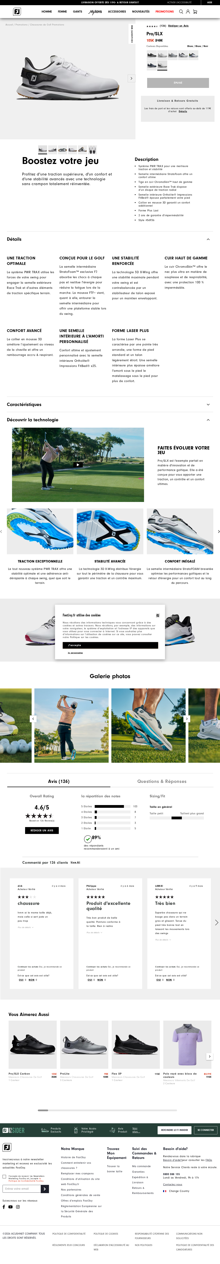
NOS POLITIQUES (143, 1245)
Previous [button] (4, 78)
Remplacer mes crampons (77, 1173)
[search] (181, 11)
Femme (62, 11)
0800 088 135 (171, 1174)
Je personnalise (75, 653)
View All (75, 862)
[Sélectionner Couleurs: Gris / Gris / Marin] (173, 55)
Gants (77, 11)
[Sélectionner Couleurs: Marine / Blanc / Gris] (152, 66)
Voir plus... (136, 1130)
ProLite (65, 1073)
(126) (163, 25)
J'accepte (74, 645)
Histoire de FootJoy (73, 1157)
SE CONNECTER (206, 1130)
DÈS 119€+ (98, 2)
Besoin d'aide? (172, 1160)
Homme (47, 11)
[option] (67, 78)
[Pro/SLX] (67, 78)
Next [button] (131, 78)
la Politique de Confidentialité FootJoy (26, 1179)
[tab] (195, 11)
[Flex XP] (136, 1067)
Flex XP (117, 1073)
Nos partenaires (71, 1189)
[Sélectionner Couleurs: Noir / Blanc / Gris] (152, 55)
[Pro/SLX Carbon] (33, 1067)
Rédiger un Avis (178, 25)
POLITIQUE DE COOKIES (106, 1233)
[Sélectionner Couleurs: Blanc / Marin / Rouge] (183, 55)
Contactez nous (172, 1184)
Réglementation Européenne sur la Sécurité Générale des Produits (81, 1211)
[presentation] (58, 782)
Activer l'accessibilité (179, 2)
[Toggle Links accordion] (81, 1148)
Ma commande (141, 1166)
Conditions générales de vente (80, 1195)
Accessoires (117, 11)
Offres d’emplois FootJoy (76, 1200)
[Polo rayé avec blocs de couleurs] (187, 1067)
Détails (183, 111)
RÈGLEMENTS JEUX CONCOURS (68, 1245)
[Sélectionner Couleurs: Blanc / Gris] (162, 55)
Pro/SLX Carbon (19, 1073)
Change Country (179, 1191)
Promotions (165, 11)
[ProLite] (84, 1067)
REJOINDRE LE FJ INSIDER (174, 1130)
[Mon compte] (188, 11)
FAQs (209, 1160)
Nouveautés (141, 11)
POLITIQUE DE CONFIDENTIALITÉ (69, 1233)
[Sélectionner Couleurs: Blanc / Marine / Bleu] (193, 55)
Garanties (138, 1171)
